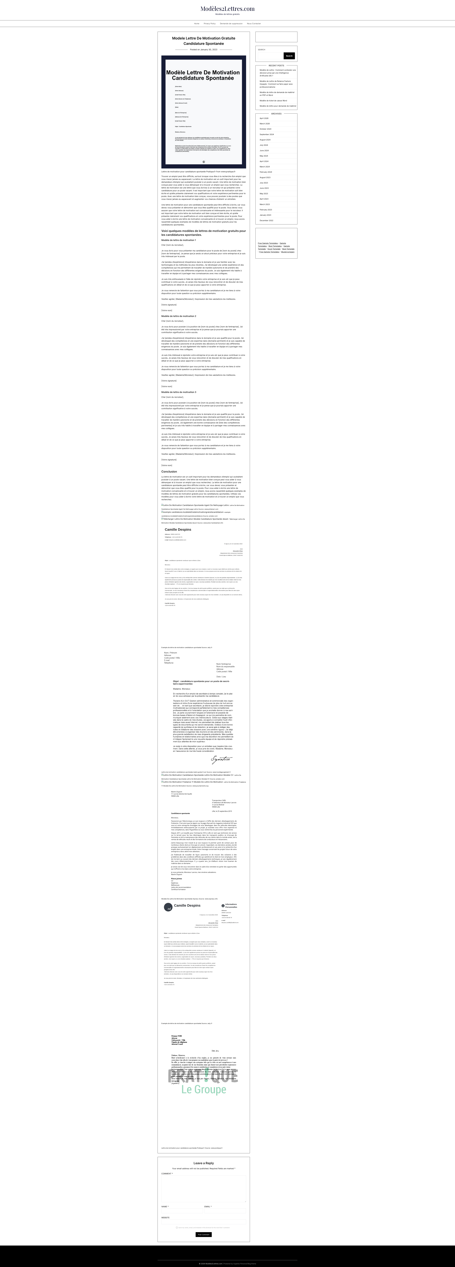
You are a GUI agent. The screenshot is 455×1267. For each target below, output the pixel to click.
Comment (167, 1173)
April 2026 (264, 118)
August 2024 (265, 140)
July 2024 (264, 145)
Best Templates (275, 246)
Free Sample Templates (268, 243)
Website (165, 1217)
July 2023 (264, 183)
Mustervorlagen (287, 252)
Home (196, 23)
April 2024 (264, 161)
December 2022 (266, 220)
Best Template (288, 249)
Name (165, 1206)
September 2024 (267, 134)
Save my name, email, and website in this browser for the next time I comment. (204, 1227)
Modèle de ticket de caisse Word (273, 100)
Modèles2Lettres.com (227, 8)
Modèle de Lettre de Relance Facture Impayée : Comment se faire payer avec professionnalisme (276, 84)
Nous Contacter (254, 23)
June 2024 (264, 150)
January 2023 (265, 215)
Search (261, 49)
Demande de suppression (231, 23)
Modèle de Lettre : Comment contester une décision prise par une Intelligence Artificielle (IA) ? (278, 73)
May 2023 (264, 193)
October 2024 (265, 129)
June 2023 (264, 188)
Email (208, 1206)
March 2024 (265, 167)
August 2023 (265, 177)
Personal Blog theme (248, 1264)
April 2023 (264, 199)
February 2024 (266, 172)
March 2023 (265, 204)
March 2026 (265, 123)
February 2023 (266, 210)
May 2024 (264, 156)
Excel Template (274, 249)
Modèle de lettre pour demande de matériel (278, 106)
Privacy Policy (210, 23)
